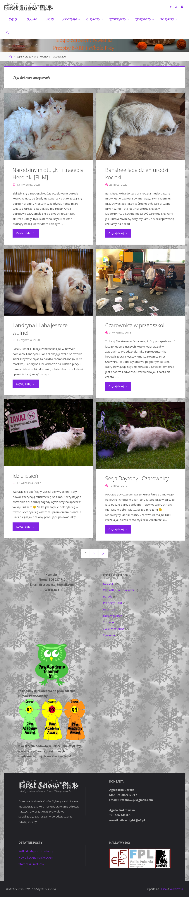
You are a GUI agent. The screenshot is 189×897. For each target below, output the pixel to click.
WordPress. (176, 889)
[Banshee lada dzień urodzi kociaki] (140, 126)
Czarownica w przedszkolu (136, 325)
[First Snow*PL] (28, 6)
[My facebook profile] (170, 6)
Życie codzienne (113, 629)
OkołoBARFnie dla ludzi (118, 590)
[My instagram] (182, 6)
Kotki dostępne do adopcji (35, 851)
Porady (107, 596)
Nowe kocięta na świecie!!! (35, 857)
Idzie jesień (25, 475)
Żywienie (109, 635)
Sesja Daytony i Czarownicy (137, 478)
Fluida (163, 889)
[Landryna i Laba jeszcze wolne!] (48, 282)
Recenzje (109, 609)
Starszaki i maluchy (31, 864)
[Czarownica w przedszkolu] (140, 282)
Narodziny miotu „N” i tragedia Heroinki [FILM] (48, 173)
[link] (8, 32)
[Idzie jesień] (48, 432)
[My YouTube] (176, 6)
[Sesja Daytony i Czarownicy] (140, 435)
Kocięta (108, 583)
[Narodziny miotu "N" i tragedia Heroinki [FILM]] (48, 126)
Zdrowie (108, 622)
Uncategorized (113, 616)
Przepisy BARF (113, 603)
